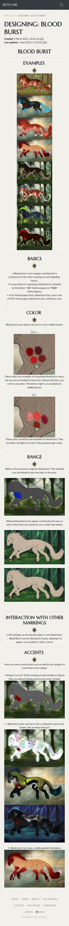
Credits (29, 912)
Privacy (36, 899)
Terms (25, 899)
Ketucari (10, 5)
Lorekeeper (49, 905)
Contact (19, 905)
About (15, 899)
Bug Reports (50, 899)
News (41, 912)
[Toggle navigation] (61, 5)
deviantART (33, 905)
